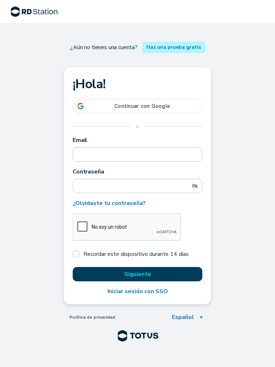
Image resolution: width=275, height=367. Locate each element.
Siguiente (137, 274)
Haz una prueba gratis (173, 47)
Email (80, 140)
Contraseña (88, 172)
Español (183, 317)
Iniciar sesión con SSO (137, 291)
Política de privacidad (92, 317)
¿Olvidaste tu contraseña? (109, 203)
